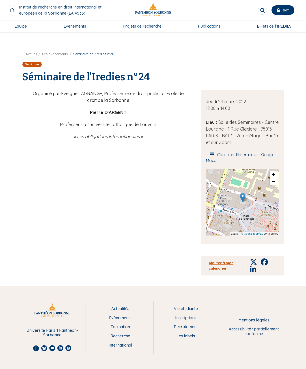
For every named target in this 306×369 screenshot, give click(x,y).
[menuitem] (20, 26)
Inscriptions (185, 318)
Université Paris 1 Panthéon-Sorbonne (52, 332)
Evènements (75, 26)
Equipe (21, 26)
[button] (243, 197)
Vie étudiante (186, 308)
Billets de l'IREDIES (274, 26)
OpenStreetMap (253, 233)
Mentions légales (253, 320)
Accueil (31, 54)
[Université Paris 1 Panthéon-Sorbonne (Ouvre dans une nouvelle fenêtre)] (153, 10)
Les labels (186, 336)
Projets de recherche (142, 26)
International (120, 345)
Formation (120, 327)
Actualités (120, 308)
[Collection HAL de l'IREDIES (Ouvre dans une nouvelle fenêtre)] (296, 64)
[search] (262, 10)
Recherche (120, 336)
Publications (209, 26)
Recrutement (186, 327)
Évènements (120, 318)
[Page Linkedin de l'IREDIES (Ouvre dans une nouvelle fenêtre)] (296, 46)
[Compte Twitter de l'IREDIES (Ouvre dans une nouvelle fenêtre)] (297, 37)
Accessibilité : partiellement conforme (254, 331)
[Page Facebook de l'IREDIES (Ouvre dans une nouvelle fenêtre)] (296, 55)
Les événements (55, 54)
